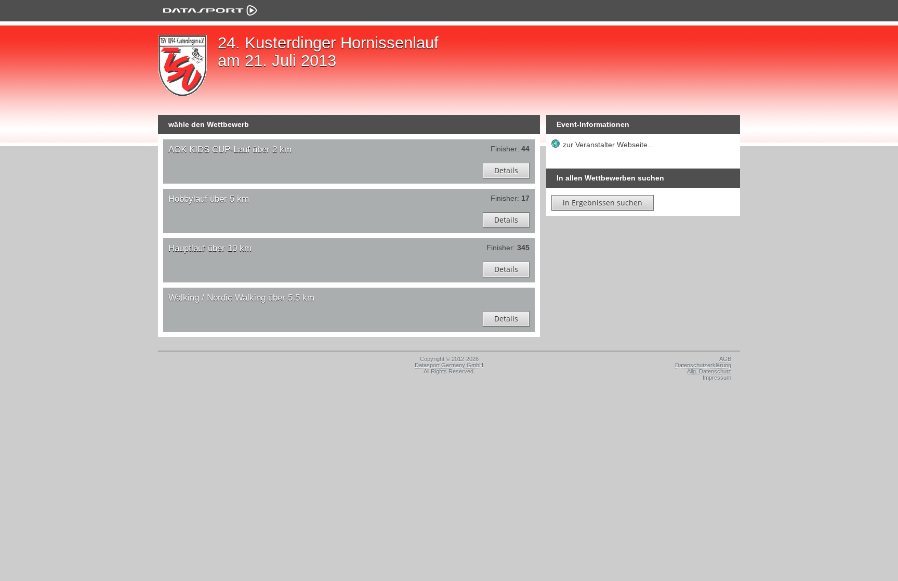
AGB (725, 359)
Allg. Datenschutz (709, 371)
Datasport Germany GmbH (449, 365)
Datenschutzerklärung (703, 365)
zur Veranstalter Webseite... (608, 144)
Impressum (717, 378)
